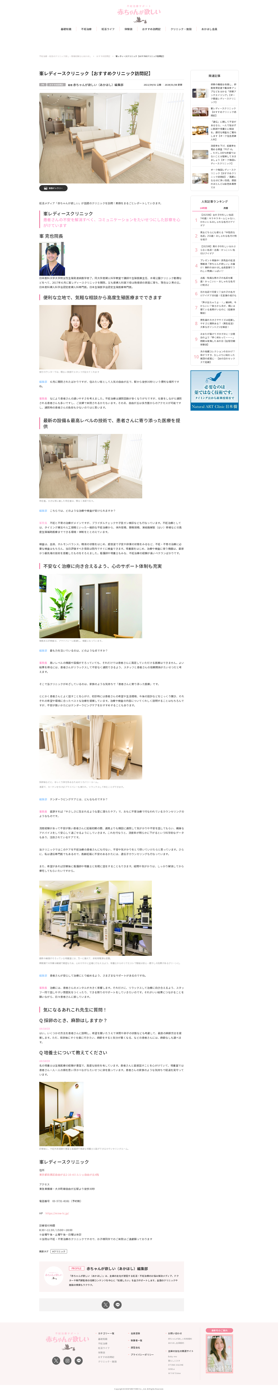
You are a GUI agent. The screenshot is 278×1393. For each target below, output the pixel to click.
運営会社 (135, 1347)
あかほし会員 (209, 29)
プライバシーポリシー (142, 1354)
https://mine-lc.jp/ (57, 1213)
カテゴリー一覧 (106, 1333)
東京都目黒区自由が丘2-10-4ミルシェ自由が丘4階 (69, 1175)
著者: (96, 85)
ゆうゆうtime (174, 1373)
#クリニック (58, 1251)
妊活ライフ (108, 29)
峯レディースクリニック (64, 1161)
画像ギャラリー (56, 188)
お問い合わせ (175, 1333)
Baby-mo (172, 1356)
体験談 (128, 29)
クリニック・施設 (181, 29)
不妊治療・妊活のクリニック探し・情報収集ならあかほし (65, 56)
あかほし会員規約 (176, 1342)
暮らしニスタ (174, 1360)
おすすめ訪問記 (151, 29)
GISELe (171, 1369)
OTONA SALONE (176, 1364)
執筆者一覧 (136, 1340)
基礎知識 (66, 29)
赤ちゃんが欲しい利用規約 (180, 1338)
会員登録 (135, 1333)
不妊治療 (86, 29)
